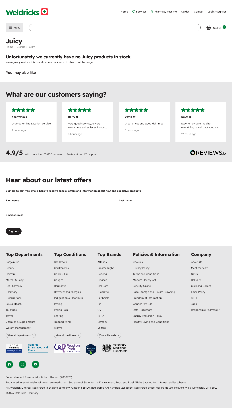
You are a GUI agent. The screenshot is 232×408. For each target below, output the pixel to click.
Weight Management (18, 327)
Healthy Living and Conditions (151, 321)
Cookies (138, 262)
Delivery (196, 280)
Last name (125, 200)
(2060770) (66, 377)
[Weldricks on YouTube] (35, 364)
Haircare (11, 274)
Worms (58, 327)
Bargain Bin (12, 262)
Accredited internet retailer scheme (165, 382)
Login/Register (217, 11)
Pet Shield (103, 298)
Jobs (194, 304)
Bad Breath (60, 262)
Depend (102, 274)
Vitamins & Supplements (20, 321)
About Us (196, 262)
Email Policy (198, 292)
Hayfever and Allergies (67, 292)
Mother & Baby (15, 280)
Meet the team (199, 268)
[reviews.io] (208, 153)
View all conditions (66, 335)
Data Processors (142, 309)
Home (124, 11)
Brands (21, 46)
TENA (101, 315)
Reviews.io (73, 154)
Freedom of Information (147, 298)
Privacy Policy (141, 268)
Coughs (58, 280)
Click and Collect (201, 286)
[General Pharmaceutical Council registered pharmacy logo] (38, 349)
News (194, 274)
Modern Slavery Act (144, 280)
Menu (17, 27)
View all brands (107, 335)
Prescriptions (14, 298)
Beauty (10, 268)
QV (99, 309)
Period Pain (61, 309)
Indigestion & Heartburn (68, 298)
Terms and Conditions (146, 274)
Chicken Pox (61, 268)
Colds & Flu (61, 274)
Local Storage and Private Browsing (154, 292)
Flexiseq (102, 280)
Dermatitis (60, 286)
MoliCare (103, 286)
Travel (9, 315)
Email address (14, 215)
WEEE (194, 298)
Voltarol (102, 327)
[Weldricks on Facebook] (9, 364)
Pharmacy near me (165, 11)
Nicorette (103, 292)
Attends (102, 262)
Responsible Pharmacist (205, 309)
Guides (185, 11)
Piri (100, 304)
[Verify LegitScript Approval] (91, 349)
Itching (58, 304)
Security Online (142, 286)
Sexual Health (14, 304)
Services (141, 11)
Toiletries (11, 309)
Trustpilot (91, 154)
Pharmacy (11, 292)
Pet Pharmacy (14, 286)
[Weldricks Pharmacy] (30, 11)
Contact (198, 11)
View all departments (18, 335)
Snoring (58, 315)
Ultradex (102, 321)
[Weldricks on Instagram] (22, 364)
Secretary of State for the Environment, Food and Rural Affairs (106, 382)
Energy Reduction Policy (147, 315)
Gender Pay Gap (142, 304)
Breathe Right (106, 268)
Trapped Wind (62, 321)
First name (12, 200)
